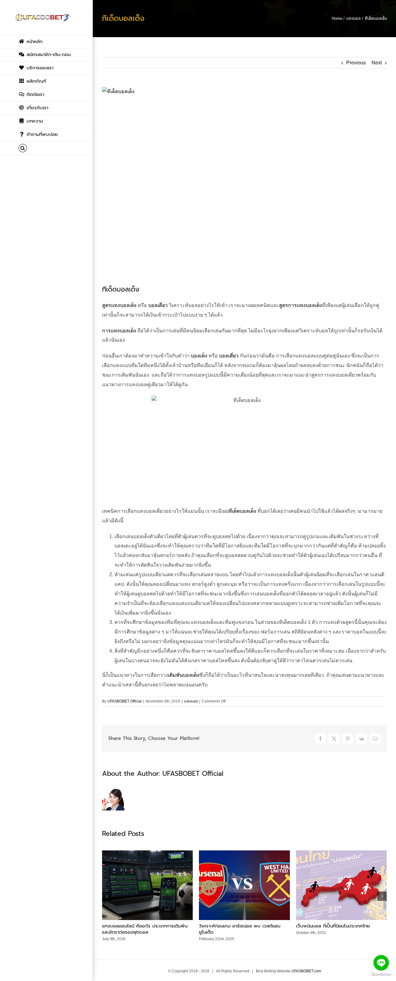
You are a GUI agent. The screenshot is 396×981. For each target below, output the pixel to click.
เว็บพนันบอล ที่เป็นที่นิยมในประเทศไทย (333, 926)
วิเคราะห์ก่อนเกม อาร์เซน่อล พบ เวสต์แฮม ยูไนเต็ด (239, 929)
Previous (356, 62)
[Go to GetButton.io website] (381, 975)
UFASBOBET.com (306, 971)
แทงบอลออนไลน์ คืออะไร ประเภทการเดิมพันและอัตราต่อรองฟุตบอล (144, 929)
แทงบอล (191, 701)
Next (377, 62)
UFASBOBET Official (124, 701)
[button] (46, 148)
